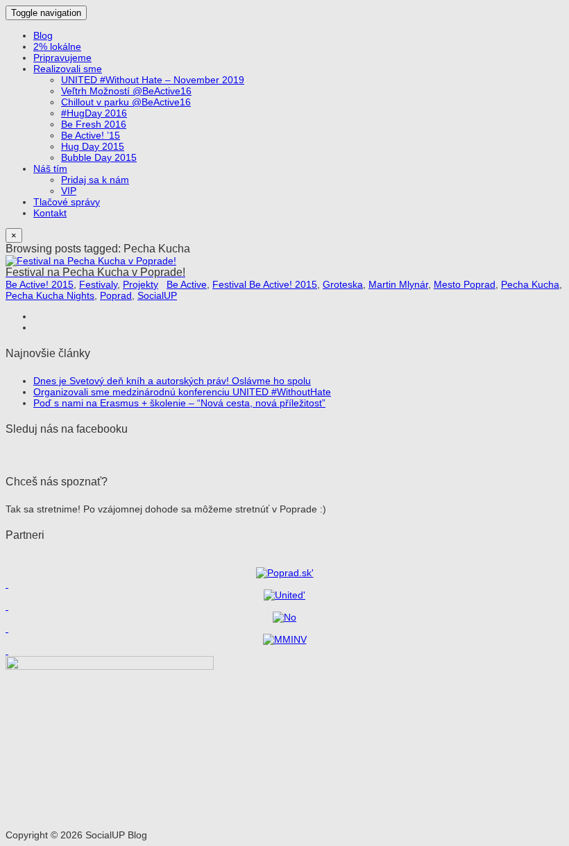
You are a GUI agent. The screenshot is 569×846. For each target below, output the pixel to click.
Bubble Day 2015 (99, 157)
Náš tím (50, 168)
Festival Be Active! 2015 (264, 284)
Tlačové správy (66, 201)
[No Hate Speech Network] (284, 617)
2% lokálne (57, 46)
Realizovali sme (67, 68)
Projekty (140, 284)
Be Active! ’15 (90, 135)
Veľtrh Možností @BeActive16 (126, 90)
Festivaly (98, 284)
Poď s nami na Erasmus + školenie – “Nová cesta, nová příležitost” (179, 402)
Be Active (187, 284)
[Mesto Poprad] (285, 572)
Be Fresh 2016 (93, 124)
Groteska (343, 284)
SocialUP (157, 295)
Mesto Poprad (464, 284)
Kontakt (50, 212)
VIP (68, 190)
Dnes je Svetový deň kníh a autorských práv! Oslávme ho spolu (172, 380)
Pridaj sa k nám (95, 179)
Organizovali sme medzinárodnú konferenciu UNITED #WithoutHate (182, 391)
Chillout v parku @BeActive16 (126, 101)
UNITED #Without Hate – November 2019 (152, 79)
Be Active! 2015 (40, 284)
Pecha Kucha (530, 284)
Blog (43, 35)
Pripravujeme (62, 57)
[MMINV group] (285, 639)
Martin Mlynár (398, 284)
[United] (284, 595)
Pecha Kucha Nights (50, 295)
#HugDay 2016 (94, 113)
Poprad (116, 295)
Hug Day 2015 (92, 146)
